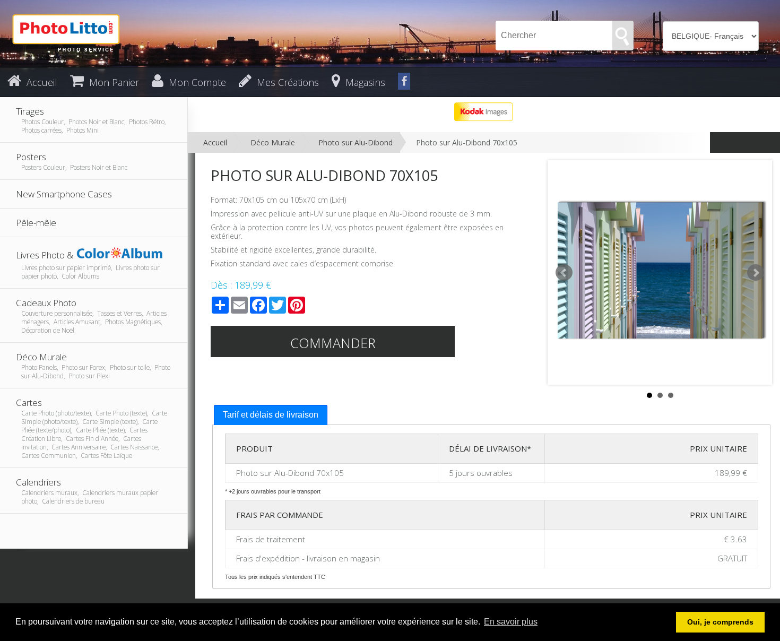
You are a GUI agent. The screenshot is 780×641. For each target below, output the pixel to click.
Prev (564, 272)
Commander (333, 343)
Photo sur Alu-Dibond (355, 142)
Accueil (215, 142)
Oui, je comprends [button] (720, 622)
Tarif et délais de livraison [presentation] (270, 414)
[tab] (270, 415)
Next (755, 272)
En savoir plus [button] (511, 621)
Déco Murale (272, 142)
